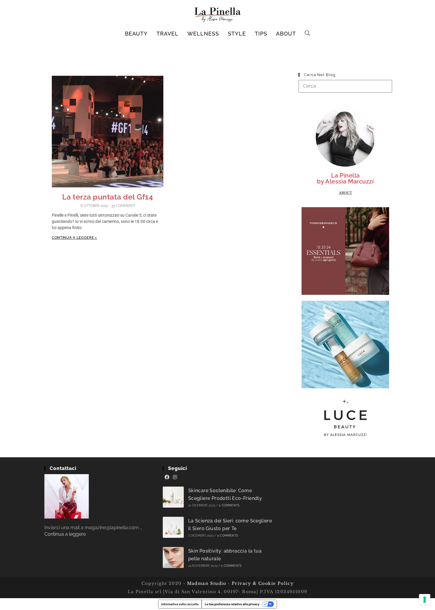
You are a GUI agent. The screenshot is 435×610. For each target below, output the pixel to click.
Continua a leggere (65, 534)
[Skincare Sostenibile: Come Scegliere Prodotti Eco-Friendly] (173, 497)
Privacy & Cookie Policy (263, 583)
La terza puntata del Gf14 (107, 196)
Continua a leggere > (74, 238)
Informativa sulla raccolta (180, 604)
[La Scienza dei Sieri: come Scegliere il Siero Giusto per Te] (173, 527)
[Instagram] (175, 477)
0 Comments (229, 505)
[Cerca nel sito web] (345, 86)
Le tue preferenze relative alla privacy (232, 604)
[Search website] (307, 34)
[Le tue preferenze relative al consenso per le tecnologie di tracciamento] (424, 599)
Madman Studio (205, 583)
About (345, 192)
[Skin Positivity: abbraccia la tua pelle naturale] (173, 557)
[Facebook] (167, 477)
